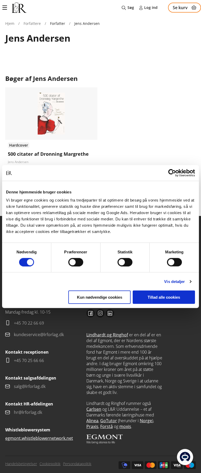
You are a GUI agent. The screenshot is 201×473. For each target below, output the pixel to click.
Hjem (9, 23)
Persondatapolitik (77, 463)
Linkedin (110, 313)
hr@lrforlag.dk (28, 412)
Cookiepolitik (50, 463)
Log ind (151, 7)
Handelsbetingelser (21, 463)
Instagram (100, 313)
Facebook (90, 313)
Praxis (92, 426)
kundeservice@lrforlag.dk (39, 334)
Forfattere (32, 23)
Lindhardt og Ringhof (107, 335)
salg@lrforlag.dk (30, 386)
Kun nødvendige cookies (99, 297)
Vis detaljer (174, 281)
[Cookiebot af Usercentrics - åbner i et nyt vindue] (172, 173)
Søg (130, 7)
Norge (146, 421)
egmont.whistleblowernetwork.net (39, 438)
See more (51, 141)
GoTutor (108, 421)
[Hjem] (19, 7)
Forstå (106, 426)
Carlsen (93, 409)
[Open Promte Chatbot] (185, 457)
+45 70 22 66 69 (29, 323)
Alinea (92, 421)
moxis (125, 426)
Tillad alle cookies (164, 297)
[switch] (75, 262)
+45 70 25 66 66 (29, 360)
